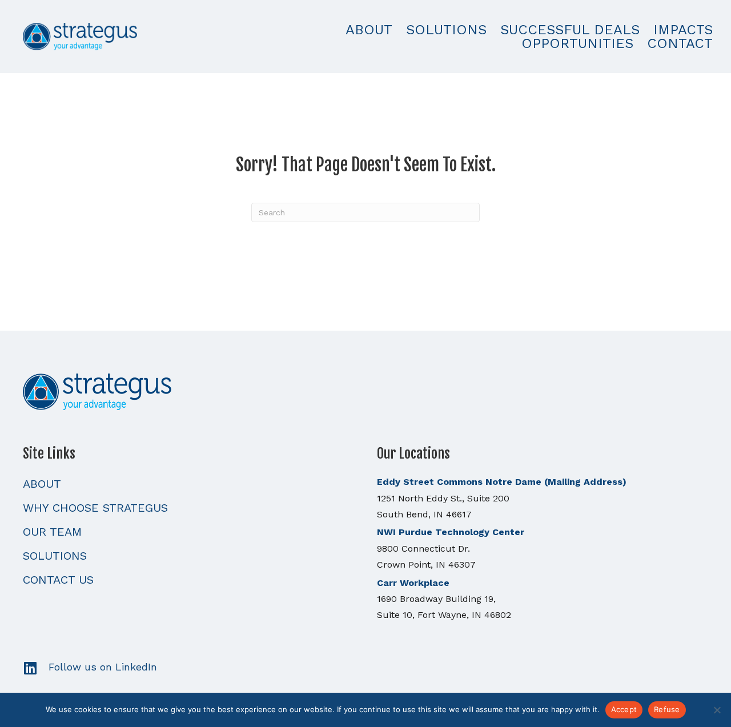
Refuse (667, 709)
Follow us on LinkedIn (103, 667)
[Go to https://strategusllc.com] (365, 390)
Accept (624, 709)
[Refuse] (716, 710)
